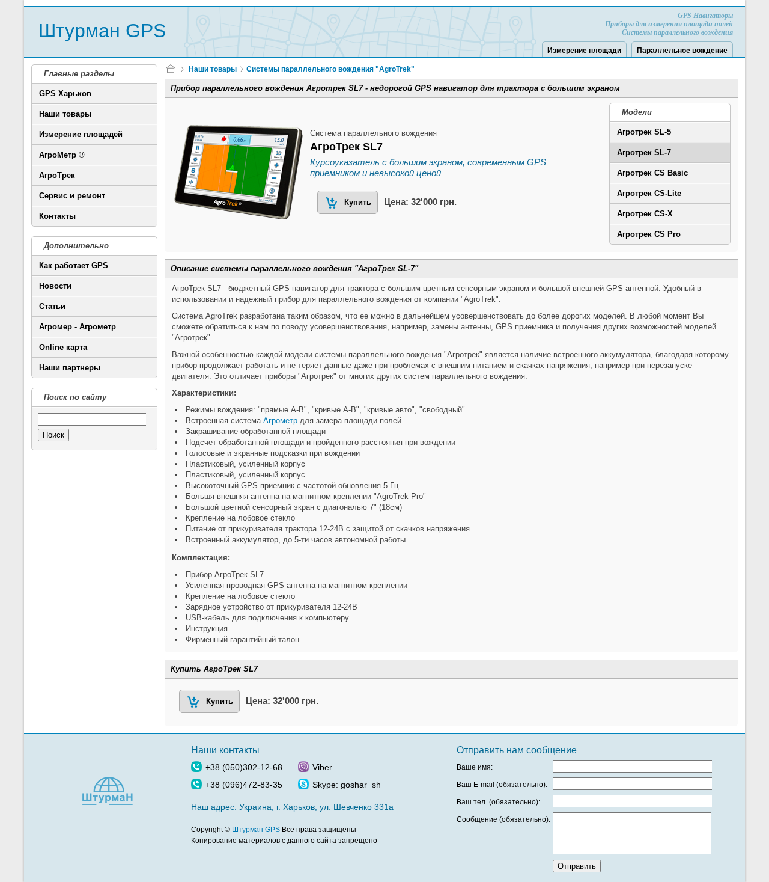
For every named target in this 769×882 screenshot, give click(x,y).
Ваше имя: (475, 767)
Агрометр (280, 420)
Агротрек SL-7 (644, 152)
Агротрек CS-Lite (649, 193)
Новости (55, 285)
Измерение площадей (81, 134)
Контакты (57, 216)
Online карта (63, 347)
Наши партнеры (69, 367)
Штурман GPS (102, 30)
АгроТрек (57, 175)
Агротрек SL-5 (644, 131)
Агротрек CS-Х (645, 213)
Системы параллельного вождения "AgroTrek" (330, 69)
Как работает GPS (73, 265)
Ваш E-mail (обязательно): (502, 784)
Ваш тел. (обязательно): (498, 802)
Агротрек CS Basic (652, 172)
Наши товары (65, 113)
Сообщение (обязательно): (503, 819)
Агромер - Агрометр (77, 326)
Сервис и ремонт (72, 195)
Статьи (52, 306)
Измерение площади (584, 50)
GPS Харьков (65, 93)
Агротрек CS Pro (649, 234)
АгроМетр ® (62, 154)
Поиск (53, 434)
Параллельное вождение (682, 50)
